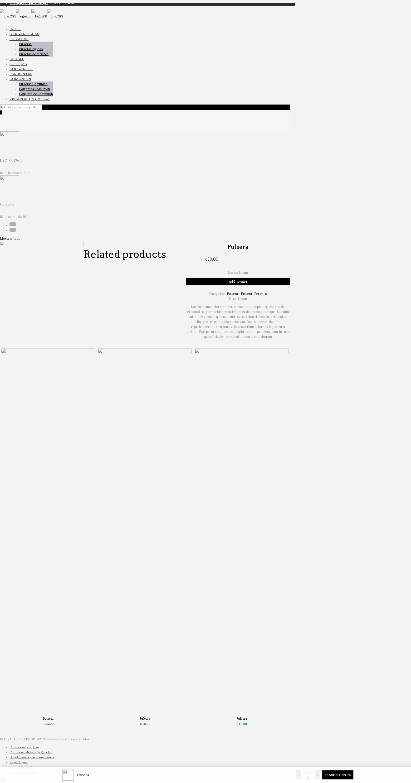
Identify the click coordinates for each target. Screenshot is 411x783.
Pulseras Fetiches (254, 294)
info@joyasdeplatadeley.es (29, 3)
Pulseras (233, 294)
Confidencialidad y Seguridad (31, 752)
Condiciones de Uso (24, 747)
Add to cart (238, 282)
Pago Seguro (19, 762)
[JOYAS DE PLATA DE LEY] (31, 16)
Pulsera (48, 718)
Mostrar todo (10, 239)
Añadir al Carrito (337, 775)
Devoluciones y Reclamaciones (32, 757)
